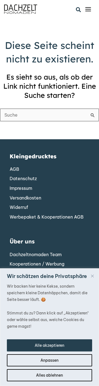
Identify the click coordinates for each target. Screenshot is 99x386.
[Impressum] (21, 188)
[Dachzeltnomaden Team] (36, 255)
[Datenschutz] (23, 179)
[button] (78, 10)
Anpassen (49, 360)
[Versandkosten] (25, 198)
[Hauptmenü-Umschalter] (88, 9)
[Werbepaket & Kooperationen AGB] (47, 217)
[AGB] (14, 169)
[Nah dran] (92, 276)
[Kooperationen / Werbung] (37, 264)
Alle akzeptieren (49, 345)
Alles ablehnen (49, 375)
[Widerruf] (19, 207)
